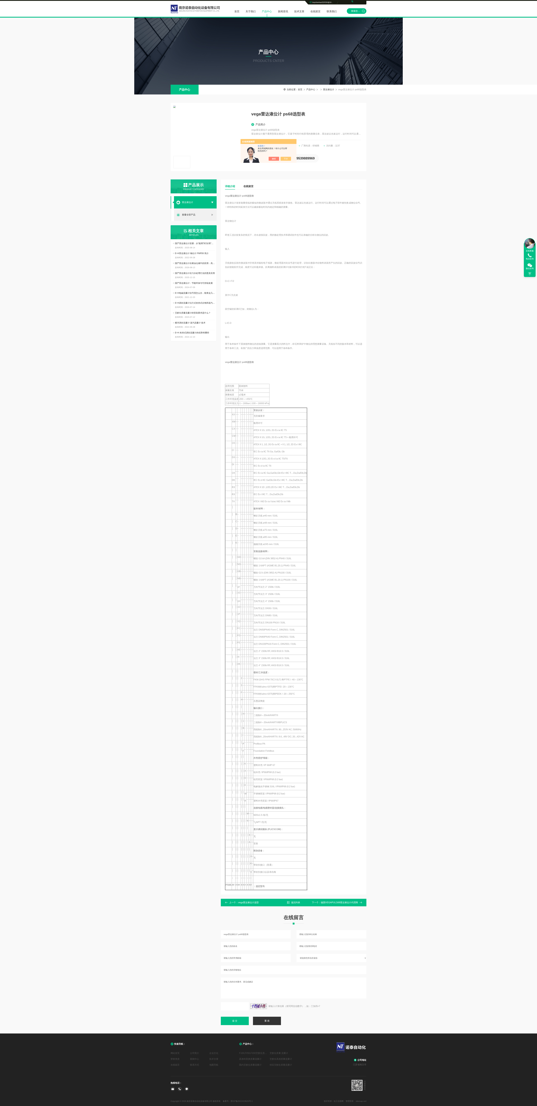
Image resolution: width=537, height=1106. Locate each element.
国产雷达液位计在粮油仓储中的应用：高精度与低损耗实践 (195, 263)
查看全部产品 (188, 215)
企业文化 (213, 1053)
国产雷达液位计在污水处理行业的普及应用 (195, 273)
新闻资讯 (283, 11)
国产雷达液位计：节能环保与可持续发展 (194, 283)
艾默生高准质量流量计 (281, 1059)
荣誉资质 (175, 1059)
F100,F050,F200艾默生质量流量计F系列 (253, 1053)
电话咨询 (530, 259)
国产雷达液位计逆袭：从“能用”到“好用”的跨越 (195, 243)
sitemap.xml (361, 1101)
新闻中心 (194, 1059)
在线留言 (315, 11)
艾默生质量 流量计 (279, 1053)
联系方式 (194, 1065)
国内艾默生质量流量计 (250, 1065)
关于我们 (251, 11)
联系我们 (332, 11)
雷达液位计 (328, 89)
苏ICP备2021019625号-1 (242, 1101)
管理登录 (350, 1101)
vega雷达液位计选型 (248, 902)
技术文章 (299, 11)
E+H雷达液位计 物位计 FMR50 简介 (192, 253)
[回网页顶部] (529, 274)
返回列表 (295, 902)
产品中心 (267, 11)
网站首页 (175, 1053)
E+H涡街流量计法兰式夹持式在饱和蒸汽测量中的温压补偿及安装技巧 (195, 303)
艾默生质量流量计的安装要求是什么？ (193, 313)
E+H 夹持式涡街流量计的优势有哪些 (192, 332)
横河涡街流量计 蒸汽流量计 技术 (190, 323)
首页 (236, 11)
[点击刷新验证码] (258, 1006)
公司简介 (194, 1053)
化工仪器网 (338, 1101)
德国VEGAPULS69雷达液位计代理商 (339, 902)
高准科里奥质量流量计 (250, 1059)
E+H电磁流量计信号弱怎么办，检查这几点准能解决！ (195, 293)
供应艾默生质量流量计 (281, 1065)
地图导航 (213, 1065)
